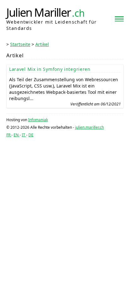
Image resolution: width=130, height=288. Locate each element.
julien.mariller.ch (89, 127)
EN (17, 135)
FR (8, 135)
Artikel (42, 44)
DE (30, 135)
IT (24, 135)
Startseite (20, 44)
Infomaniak (38, 119)
